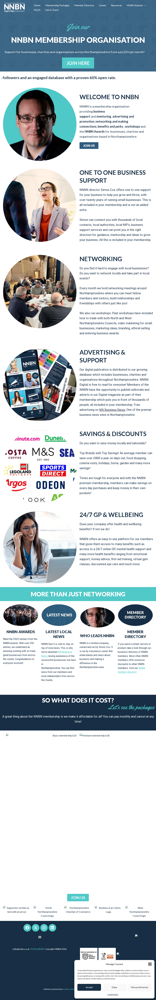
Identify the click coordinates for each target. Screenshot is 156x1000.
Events (102, 5)
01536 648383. (37, 949)
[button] (149, 964)
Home (37, 5)
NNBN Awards (135, 5)
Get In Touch (51, 9)
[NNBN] (14, 7)
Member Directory (84, 5)
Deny (114, 987)
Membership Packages (57, 5)
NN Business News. (112, 410)
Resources (116, 5)
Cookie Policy (112, 994)
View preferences (139, 987)
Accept (89, 987)
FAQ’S (37, 9)
